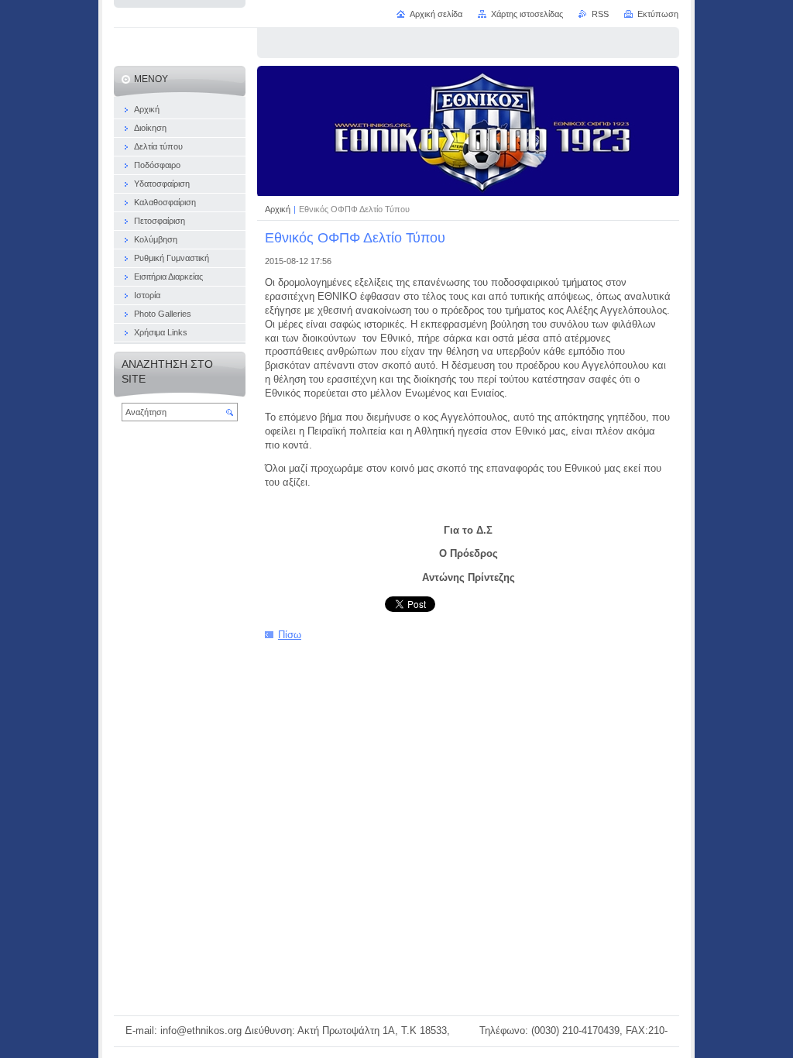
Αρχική (279, 209)
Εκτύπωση (657, 14)
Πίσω (289, 635)
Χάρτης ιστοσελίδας (527, 14)
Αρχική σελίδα (436, 14)
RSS (600, 14)
